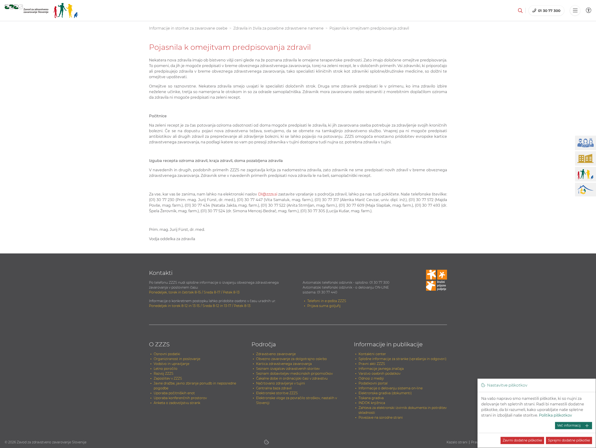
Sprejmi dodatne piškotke (569, 440)
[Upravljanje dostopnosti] (588, 10)
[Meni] (575, 10)
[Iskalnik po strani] (520, 10)
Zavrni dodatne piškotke (522, 440)
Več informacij (569, 425)
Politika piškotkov (555, 415)
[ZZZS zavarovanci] (41, 10)
